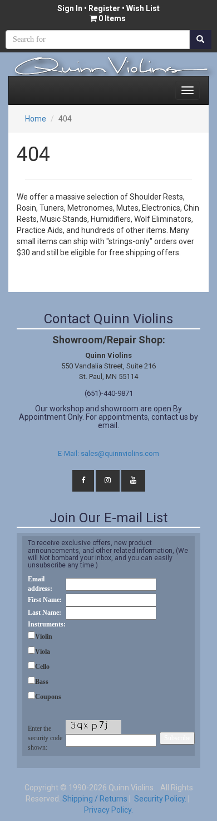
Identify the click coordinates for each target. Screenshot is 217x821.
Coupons (48, 697)
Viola (42, 651)
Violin (43, 636)
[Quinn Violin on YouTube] (133, 481)
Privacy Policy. (108, 809)
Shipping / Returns (94, 798)
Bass (41, 682)
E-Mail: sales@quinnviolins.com (108, 453)
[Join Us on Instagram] (108, 481)
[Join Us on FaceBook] (83, 481)
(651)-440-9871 (109, 393)
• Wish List (140, 8)
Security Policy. (159, 798)
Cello (42, 667)
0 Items (112, 18)
